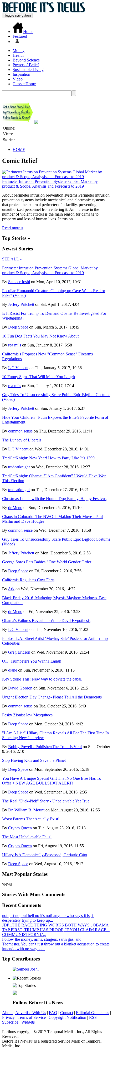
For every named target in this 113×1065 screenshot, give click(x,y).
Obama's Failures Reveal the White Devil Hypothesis (46, 620)
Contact (66, 1012)
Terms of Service (32, 1017)
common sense (20, 431)
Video (18, 79)
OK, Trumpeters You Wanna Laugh (31, 661)
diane (12, 670)
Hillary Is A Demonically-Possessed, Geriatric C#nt (44, 855)
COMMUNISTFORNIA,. (24, 934)
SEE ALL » (12, 259)
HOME (19, 149)
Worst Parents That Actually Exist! (30, 819)
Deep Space (18, 327)
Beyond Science (26, 60)
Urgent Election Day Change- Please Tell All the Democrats (52, 697)
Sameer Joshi (19, 281)
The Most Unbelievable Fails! (27, 837)
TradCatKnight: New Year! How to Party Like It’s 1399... (50, 458)
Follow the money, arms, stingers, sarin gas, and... (43, 939)
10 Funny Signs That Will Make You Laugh (38, 376)
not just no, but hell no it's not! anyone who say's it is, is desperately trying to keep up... (48, 918)
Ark (11, 589)
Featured (20, 36)
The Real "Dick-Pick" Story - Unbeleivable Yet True (45, 801)
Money (18, 50)
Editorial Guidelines (92, 1012)
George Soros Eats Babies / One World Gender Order (46, 562)
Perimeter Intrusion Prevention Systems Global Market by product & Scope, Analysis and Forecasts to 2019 (50, 183)
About (7, 1012)
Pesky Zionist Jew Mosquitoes (27, 715)
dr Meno (15, 507)
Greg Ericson (19, 652)
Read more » (12, 228)
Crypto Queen (20, 828)
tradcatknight (19, 467)
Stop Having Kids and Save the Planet (34, 760)
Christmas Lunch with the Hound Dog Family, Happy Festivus (54, 498)
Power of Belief (26, 65)
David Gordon (20, 688)
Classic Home (24, 84)
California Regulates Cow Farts (28, 580)
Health (18, 55)
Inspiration (21, 74)
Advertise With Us (30, 1012)
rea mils (14, 345)
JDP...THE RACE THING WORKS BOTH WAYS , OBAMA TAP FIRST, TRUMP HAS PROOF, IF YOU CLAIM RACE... (56, 927)
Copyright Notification (67, 1017)
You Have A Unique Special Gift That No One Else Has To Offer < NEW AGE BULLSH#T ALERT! (51, 780)
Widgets (28, 1022)
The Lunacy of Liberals (21, 440)
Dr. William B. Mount (26, 810)
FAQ (53, 1012)
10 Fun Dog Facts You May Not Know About (40, 336)
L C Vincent (18, 367)
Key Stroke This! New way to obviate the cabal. (42, 679)
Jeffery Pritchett (21, 304)
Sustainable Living (28, 69)
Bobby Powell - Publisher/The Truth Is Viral (45, 746)
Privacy (8, 1017)
